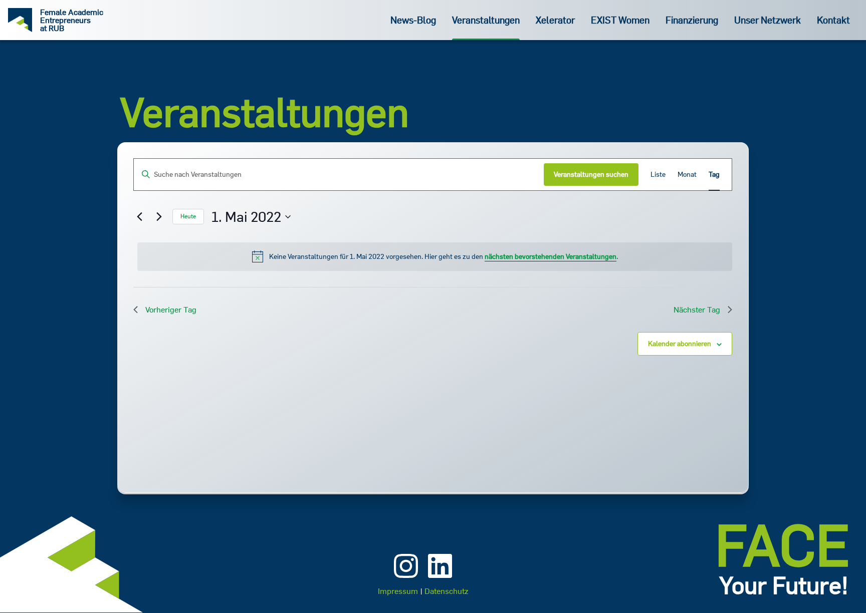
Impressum (398, 591)
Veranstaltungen (486, 20)
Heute (188, 216)
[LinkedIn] (440, 579)
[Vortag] (139, 217)
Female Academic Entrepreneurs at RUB (71, 20)
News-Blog (413, 20)
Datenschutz (446, 591)
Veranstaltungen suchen (591, 174)
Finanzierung (692, 20)
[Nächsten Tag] (159, 217)
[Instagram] (406, 579)
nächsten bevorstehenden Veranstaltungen (550, 256)
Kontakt (833, 20)
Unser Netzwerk (767, 20)
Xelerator (555, 20)
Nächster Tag (697, 309)
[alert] (434, 256)
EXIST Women (620, 20)
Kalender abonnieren (679, 343)
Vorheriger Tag (170, 309)
